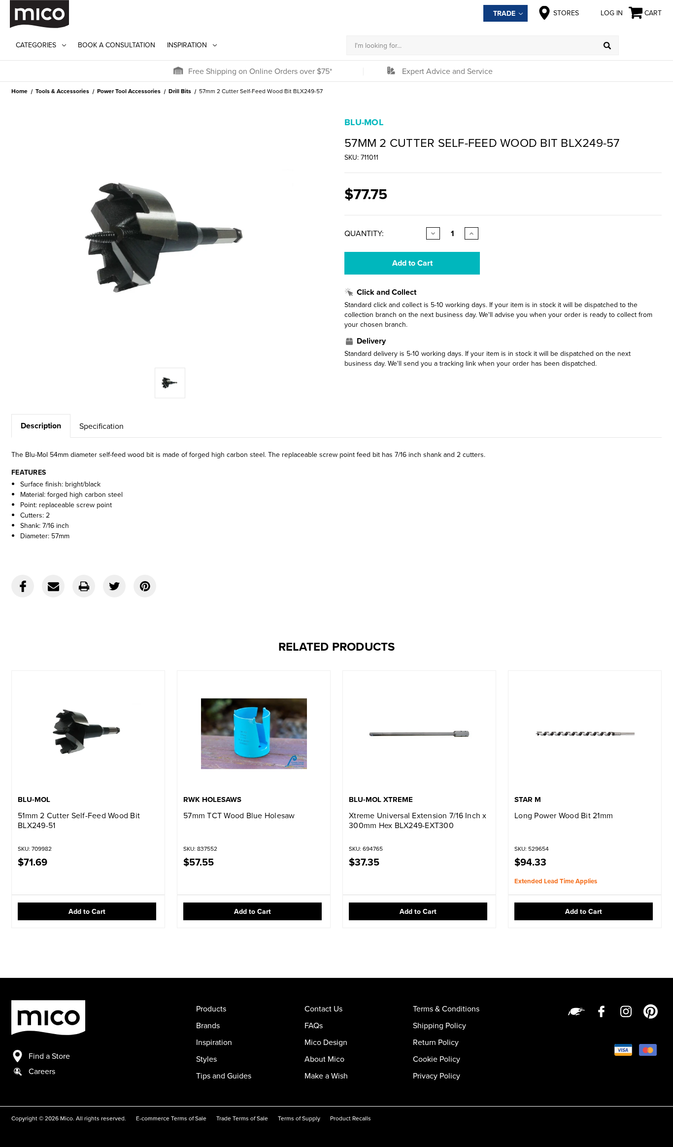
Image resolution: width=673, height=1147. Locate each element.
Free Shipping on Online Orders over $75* (260, 71)
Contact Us (323, 1008)
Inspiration (187, 45)
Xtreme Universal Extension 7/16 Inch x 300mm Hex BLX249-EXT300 (418, 820)
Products (211, 1008)
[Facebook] (22, 586)
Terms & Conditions (446, 1008)
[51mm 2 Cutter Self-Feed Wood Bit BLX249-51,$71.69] (88, 734)
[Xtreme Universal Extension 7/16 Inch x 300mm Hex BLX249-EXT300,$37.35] (419, 734)
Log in (612, 13)
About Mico (324, 1058)
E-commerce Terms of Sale (171, 1118)
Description (41, 425)
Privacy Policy (436, 1075)
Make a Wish (326, 1075)
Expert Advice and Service (447, 71)
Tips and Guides (223, 1075)
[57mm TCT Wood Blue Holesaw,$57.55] (254, 734)
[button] (178, 71)
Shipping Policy (439, 1025)
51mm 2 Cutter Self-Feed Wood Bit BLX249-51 (79, 820)
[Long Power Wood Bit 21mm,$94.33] (585, 734)
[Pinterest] (145, 586)
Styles (206, 1058)
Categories (36, 45)
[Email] (53, 586)
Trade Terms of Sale (242, 1118)
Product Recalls (350, 1118)
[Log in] (641, 45)
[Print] (83, 586)
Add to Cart (86, 911)
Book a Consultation (116, 45)
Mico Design (325, 1042)
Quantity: (364, 233)
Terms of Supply (299, 1118)
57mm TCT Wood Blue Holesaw (239, 815)
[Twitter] (114, 586)
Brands (208, 1025)
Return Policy (436, 1042)
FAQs (313, 1025)
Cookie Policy (436, 1058)
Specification (101, 425)
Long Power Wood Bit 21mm (563, 815)
